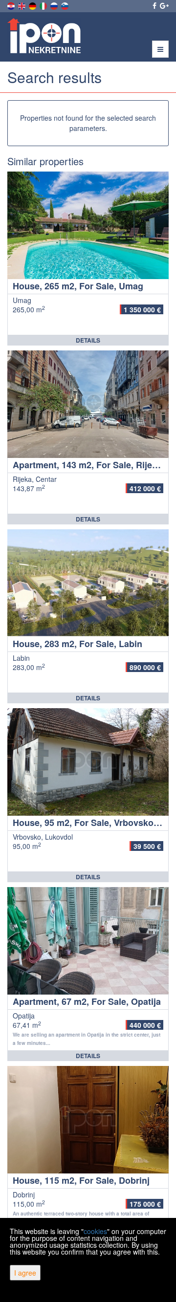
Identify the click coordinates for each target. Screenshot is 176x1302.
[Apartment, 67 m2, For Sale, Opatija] (88, 941)
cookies (95, 1231)
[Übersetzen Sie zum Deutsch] (33, 5)
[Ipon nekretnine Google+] (163, 5)
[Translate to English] (22, 5)
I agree (25, 1273)
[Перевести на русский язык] (54, 5)
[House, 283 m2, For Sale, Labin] (88, 583)
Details (88, 340)
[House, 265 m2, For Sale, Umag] (88, 225)
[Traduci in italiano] (44, 5)
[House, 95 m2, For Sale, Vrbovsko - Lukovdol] (88, 762)
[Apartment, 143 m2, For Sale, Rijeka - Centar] (88, 404)
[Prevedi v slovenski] (65, 5)
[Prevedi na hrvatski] (11, 5)
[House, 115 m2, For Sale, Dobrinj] (88, 1119)
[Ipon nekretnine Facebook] (153, 5)
